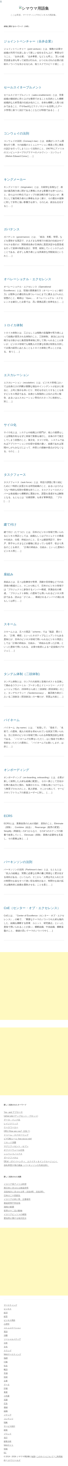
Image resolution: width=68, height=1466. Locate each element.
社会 (6, 1366)
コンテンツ (8, 1419)
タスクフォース (15, 474)
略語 (6, 1369)
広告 (6, 1403)
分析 (6, 1343)
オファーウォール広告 (14, 1150)
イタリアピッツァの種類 (15, 1214)
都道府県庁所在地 (12, 1203)
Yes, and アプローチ (13, 1112)
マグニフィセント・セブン (16, 1146)
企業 (6, 1381)
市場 (6, 1373)
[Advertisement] (34, 986)
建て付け (10, 524)
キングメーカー (15, 179)
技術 (6, 1377)
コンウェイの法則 (16, 133)
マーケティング (10, 1305)
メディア (7, 1415)
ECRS (8, 816)
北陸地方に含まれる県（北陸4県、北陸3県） (24, 1192)
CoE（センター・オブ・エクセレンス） (32, 908)
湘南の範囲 (9, 1207)
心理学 (6, 1324)
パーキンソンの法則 (18, 862)
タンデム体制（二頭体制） (23, 674)
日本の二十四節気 (12, 1195)
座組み (8, 574)
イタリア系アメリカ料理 (15, 1184)
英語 (6, 1332)
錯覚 (6, 1430)
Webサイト (8, 1445)
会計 (6, 1438)
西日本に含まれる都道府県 (16, 1188)
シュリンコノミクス (13, 1154)
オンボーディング (16, 770)
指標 (6, 1358)
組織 (6, 1411)
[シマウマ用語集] (34, 8)
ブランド (7, 1434)
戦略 (6, 1422)
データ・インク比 (12, 1120)
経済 (6, 1313)
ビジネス (7, 1309)
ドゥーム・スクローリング (16, 1135)
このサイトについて (45, 1456)
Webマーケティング (12, 1354)
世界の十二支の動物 (13, 1210)
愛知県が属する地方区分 (15, 1218)
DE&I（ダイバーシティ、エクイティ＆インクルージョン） (31, 1161)
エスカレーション (16, 375)
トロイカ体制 (13, 325)
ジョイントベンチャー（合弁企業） (29, 41)
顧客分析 (7, 1441)
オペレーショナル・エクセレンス (27, 279)
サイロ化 (10, 425)
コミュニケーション (12, 1328)
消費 (6, 1335)
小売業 (6, 1396)
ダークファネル (11, 1157)
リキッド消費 (10, 1142)
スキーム (10, 624)
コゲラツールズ (13, 1460)
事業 (6, 1392)
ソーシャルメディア (12, 1339)
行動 (6, 1362)
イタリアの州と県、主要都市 (17, 1199)
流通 (6, 1400)
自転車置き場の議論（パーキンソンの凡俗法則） (26, 1165)
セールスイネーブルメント (23, 87)
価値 (6, 1407)
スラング (7, 1350)
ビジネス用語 (9, 1320)
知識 (33, 1456)
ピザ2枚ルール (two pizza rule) (18, 1139)
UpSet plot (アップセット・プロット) (21, 1116)
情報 (6, 1449)
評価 (6, 1388)
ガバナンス (12, 229)
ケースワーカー (11, 1127)
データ (6, 1385)
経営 (6, 1316)
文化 (6, 1347)
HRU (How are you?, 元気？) (17, 1131)
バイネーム (12, 720)
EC (5, 1453)
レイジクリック (11, 1123)
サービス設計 (9, 1426)
